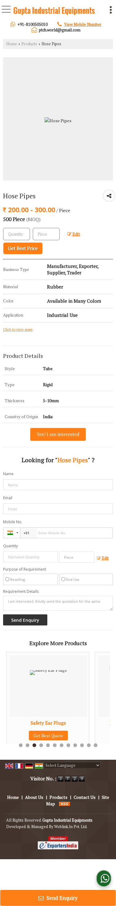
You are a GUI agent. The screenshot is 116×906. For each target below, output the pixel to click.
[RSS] (64, 804)
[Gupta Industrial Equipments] (54, 11)
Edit (75, 234)
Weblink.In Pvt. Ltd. (71, 826)
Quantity (10, 545)
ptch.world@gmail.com (59, 30)
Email (7, 497)
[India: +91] (11, 532)
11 (89, 745)
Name (8, 473)
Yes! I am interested (58, 434)
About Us (34, 797)
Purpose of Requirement (24, 569)
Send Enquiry (61, 897)
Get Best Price (23, 248)
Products (29, 44)
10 (82, 745)
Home (11, 44)
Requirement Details (21, 591)
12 (95, 745)
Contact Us (85, 797)
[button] (82, 24)
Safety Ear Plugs (31, 723)
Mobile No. (12, 521)
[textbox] (46, 234)
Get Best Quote (32, 735)
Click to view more (18, 329)
